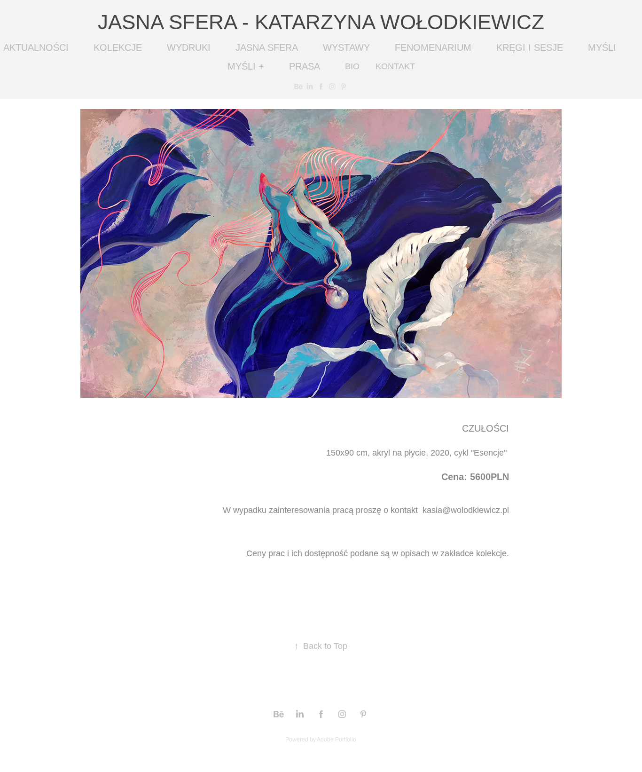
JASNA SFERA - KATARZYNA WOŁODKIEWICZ (321, 21)
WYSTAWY (346, 47)
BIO (352, 66)
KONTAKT (395, 66)
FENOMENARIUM (433, 47)
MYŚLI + (245, 66)
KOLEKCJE (118, 47)
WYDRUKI (189, 47)
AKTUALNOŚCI (36, 47)
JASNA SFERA (266, 47)
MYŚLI (602, 47)
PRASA (304, 66)
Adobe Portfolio (336, 739)
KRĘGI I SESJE (529, 47)
